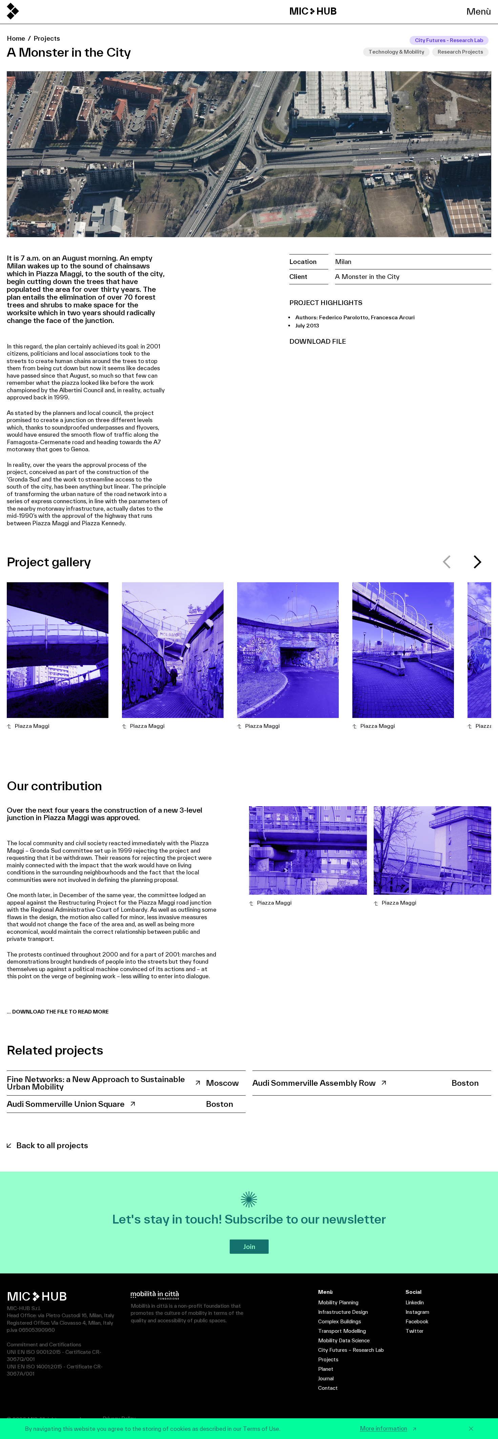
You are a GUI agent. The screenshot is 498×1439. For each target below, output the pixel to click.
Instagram (417, 1312)
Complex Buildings (339, 1321)
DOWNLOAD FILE (317, 341)
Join (249, 1246)
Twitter (414, 1331)
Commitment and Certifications (44, 1344)
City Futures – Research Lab (351, 1350)
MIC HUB (313, 11)
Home (16, 38)
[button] (477, 562)
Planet (325, 1369)
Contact (328, 1388)
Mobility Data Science (344, 1340)
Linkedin (415, 1302)
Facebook (417, 1321)
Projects (47, 38)
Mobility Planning (338, 1302)
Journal (326, 1378)
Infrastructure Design (343, 1312)
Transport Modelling (342, 1331)
